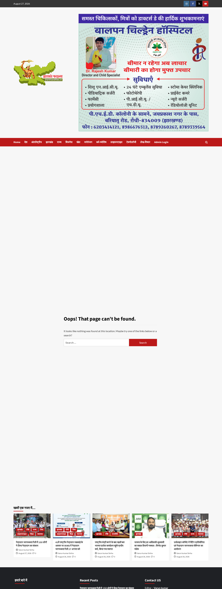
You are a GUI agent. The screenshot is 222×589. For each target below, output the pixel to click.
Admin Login (161, 142)
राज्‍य (59, 142)
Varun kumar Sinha (26, 550)
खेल (78, 142)
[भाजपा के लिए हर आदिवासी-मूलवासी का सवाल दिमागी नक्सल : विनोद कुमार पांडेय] (150, 526)
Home (16, 142)
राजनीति (115, 534)
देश (25, 142)
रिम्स (41, 529)
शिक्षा (32, 534)
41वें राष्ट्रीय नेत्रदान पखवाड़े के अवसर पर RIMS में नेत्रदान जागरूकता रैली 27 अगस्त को (69, 546)
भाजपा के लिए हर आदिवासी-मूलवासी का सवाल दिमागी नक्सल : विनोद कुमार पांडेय (150, 546)
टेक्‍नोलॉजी (131, 142)
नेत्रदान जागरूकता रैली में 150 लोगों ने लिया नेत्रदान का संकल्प (31, 544)
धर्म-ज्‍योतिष (101, 142)
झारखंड (49, 142)
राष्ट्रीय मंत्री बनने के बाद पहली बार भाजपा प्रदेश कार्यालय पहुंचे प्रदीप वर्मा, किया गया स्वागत (110, 546)
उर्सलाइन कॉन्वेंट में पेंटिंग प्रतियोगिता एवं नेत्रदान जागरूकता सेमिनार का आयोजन (189, 546)
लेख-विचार (145, 142)
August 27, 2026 (25, 553)
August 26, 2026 (64, 556)
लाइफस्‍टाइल (116, 142)
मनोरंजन (88, 142)
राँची (27, 529)
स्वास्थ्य (40, 534)
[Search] (206, 142)
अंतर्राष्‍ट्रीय (36, 142)
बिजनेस (68, 142)
